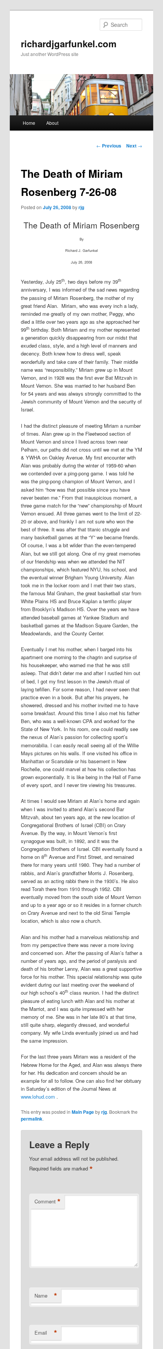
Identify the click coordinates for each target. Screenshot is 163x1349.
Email (45, 1333)
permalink (31, 1118)
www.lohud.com (38, 1096)
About (52, 123)
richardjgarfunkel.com (68, 43)
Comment (47, 1201)
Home (29, 123)
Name (45, 1296)
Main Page (83, 1111)
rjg (81, 207)
